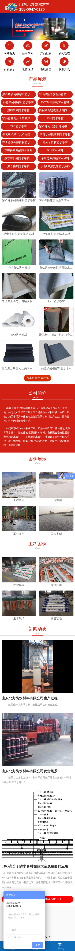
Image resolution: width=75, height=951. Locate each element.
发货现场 (27, 69)
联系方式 (64, 69)
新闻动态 (64, 53)
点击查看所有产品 (37, 377)
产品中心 (60, 948)
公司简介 (27, 53)
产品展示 (37, 81)
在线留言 (45, 69)
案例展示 (9, 69)
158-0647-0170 (32, 9)
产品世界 (45, 53)
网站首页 (9, 53)
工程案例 (37, 545)
